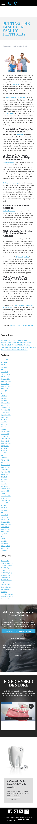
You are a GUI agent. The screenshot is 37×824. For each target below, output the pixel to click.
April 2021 (4, 512)
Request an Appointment (18, 631)
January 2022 (5, 491)
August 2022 (5, 474)
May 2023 (4, 453)
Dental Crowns (5, 570)
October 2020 (5, 527)
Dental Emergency (6, 573)
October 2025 (5, 384)
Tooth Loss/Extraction (7, 599)
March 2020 (4, 543)
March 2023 (4, 457)
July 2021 (4, 505)
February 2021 (5, 517)
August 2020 (5, 531)
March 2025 (4, 400)
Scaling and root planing (10, 183)
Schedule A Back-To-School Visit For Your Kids (15, 345)
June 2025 (4, 393)
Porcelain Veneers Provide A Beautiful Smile (14, 350)
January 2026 (5, 376)
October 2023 (5, 441)
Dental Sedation (5, 577)
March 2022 (4, 486)
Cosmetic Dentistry (6, 565)
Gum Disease (5, 589)
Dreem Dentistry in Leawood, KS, (15, 98)
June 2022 (4, 479)
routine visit (9, 113)
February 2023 (5, 460)
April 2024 (4, 427)
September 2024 (6, 415)
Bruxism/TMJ (5, 561)
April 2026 (4, 369)
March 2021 (4, 515)
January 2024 (5, 434)
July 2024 (4, 419)
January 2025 (5, 405)
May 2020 (4, 538)
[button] (2, 666)
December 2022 (5, 465)
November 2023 (6, 438)
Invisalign (4, 592)
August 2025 (5, 388)
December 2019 (5, 550)
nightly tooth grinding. (22, 257)
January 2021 (5, 519)
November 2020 (6, 524)
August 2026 (5, 360)
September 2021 (6, 500)
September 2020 (6, 529)
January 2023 (5, 462)
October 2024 (5, 412)
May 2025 (4, 396)
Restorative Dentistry (7, 596)
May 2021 (4, 510)
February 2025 (5, 403)
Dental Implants (5, 575)
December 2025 (5, 379)
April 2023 (4, 455)
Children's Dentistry (16, 325)
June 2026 (4, 365)
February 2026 (5, 374)
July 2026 (4, 362)
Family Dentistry (28, 325)
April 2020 (4, 541)
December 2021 (5, 493)
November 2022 (6, 467)
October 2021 (5, 498)
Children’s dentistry (9, 211)
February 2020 (5, 546)
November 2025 (6, 381)
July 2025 (4, 391)
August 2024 (5, 417)
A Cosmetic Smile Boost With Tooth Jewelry (14, 340)
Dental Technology (6, 580)
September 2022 (6, 472)
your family (20, 134)
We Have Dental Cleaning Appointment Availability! (16, 342)
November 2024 (6, 410)
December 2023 (5, 436)
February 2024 (5, 431)
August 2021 (5, 503)
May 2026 (4, 367)
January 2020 (5, 548)
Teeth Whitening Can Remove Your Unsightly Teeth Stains (18, 347)
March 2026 (4, 372)
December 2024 (5, 407)
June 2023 (4, 450)
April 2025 (4, 398)
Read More (13, 799)
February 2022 (5, 488)
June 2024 (4, 422)
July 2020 (4, 534)
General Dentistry (6, 587)
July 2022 (4, 477)
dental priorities (15, 84)
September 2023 (6, 443)
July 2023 (4, 448)
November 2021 (6, 496)
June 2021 (4, 508)
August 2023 (5, 446)
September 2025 (6, 386)
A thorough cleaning (9, 162)
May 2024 (4, 424)
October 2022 (5, 469)
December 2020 (5, 522)
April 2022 (4, 484)
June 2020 (4, 536)
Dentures (3, 582)
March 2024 (4, 429)
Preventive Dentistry (7, 594)
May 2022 (4, 481)
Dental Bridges (5, 568)
